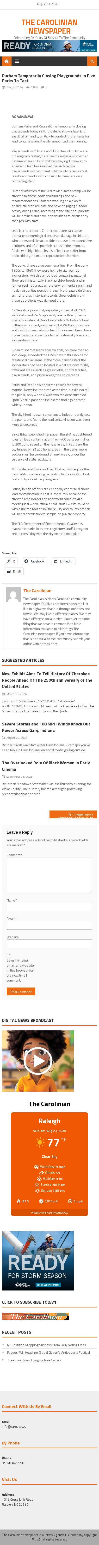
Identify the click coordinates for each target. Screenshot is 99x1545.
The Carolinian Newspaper (49, 26)
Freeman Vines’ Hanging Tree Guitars (34, 1360)
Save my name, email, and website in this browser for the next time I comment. (20, 970)
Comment (15, 854)
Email (11, 918)
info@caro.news (14, 1426)
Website (13, 936)
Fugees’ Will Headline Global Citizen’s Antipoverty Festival (48, 1352)
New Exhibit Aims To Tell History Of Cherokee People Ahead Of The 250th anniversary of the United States (47, 680)
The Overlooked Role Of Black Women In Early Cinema (46, 766)
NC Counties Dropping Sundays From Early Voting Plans (46, 1344)
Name (12, 900)
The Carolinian (37, 590)
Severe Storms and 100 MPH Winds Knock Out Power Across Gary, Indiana (46, 727)
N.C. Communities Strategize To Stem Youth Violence (75, 815)
